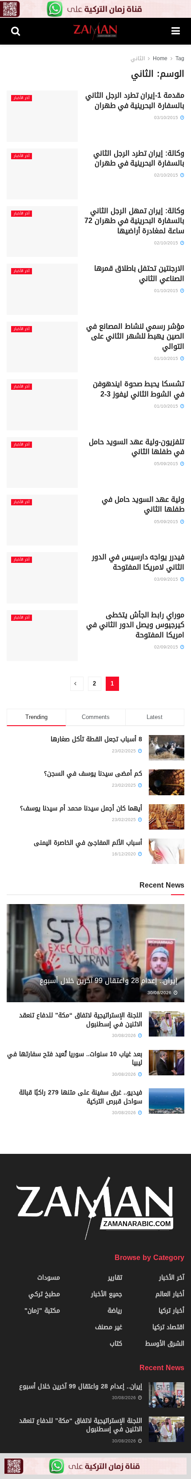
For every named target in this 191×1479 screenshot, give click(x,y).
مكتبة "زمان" (42, 1311)
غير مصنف (108, 1327)
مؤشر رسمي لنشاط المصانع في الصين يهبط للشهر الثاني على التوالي (135, 336)
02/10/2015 (166, 175)
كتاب (116, 1344)
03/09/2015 (166, 579)
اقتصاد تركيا (168, 1327)
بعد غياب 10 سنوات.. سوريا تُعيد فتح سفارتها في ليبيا (74, 1058)
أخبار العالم (169, 1294)
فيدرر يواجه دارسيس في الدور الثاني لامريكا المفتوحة (138, 562)
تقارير (115, 1278)
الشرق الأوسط (164, 1344)
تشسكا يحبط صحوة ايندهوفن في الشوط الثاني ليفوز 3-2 (138, 389)
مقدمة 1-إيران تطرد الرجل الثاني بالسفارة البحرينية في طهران (134, 100)
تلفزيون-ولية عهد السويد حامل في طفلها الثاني (136, 447)
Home (160, 58)
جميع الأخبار (106, 1294)
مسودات (48, 1278)
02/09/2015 (166, 647)
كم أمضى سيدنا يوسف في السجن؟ (93, 774)
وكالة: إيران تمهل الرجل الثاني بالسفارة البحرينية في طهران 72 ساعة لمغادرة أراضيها (134, 221)
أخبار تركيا (171, 1311)
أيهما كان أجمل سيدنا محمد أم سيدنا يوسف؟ (81, 808)
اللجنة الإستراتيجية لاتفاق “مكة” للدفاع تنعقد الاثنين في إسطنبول (80, 1019)
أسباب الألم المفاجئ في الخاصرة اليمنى (88, 843)
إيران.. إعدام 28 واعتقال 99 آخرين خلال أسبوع (109, 980)
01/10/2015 (166, 290)
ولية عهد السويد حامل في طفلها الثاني (143, 504)
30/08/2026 (160, 992)
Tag (179, 58)
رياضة (114, 1311)
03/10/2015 (166, 117)
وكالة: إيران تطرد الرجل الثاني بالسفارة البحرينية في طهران (138, 158)
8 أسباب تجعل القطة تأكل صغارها (96, 739)
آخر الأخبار (21, 98)
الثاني (138, 58)
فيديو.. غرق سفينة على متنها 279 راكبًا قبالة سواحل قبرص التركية (80, 1097)
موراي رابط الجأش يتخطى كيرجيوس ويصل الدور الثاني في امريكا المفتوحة (135, 625)
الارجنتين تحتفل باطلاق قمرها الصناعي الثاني (139, 273)
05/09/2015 (166, 463)
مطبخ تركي (44, 1294)
